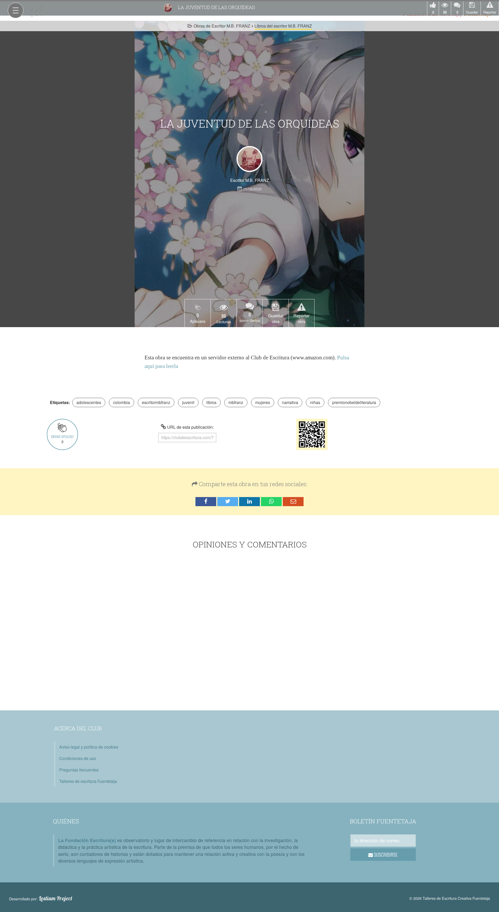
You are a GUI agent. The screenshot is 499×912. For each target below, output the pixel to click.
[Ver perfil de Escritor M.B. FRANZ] (249, 159)
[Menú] (15, 10)
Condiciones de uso (77, 758)
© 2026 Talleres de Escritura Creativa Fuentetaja (449, 898)
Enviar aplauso (62, 439)
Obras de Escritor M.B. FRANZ (222, 26)
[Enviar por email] (293, 501)
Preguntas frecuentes (79, 770)
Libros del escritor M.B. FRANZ (283, 26)
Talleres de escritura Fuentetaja (88, 781)
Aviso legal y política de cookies (88, 747)
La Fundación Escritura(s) (87, 840)
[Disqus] (249, 631)
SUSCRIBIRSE (385, 854)
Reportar (489, 12)
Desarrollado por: (40, 898)
